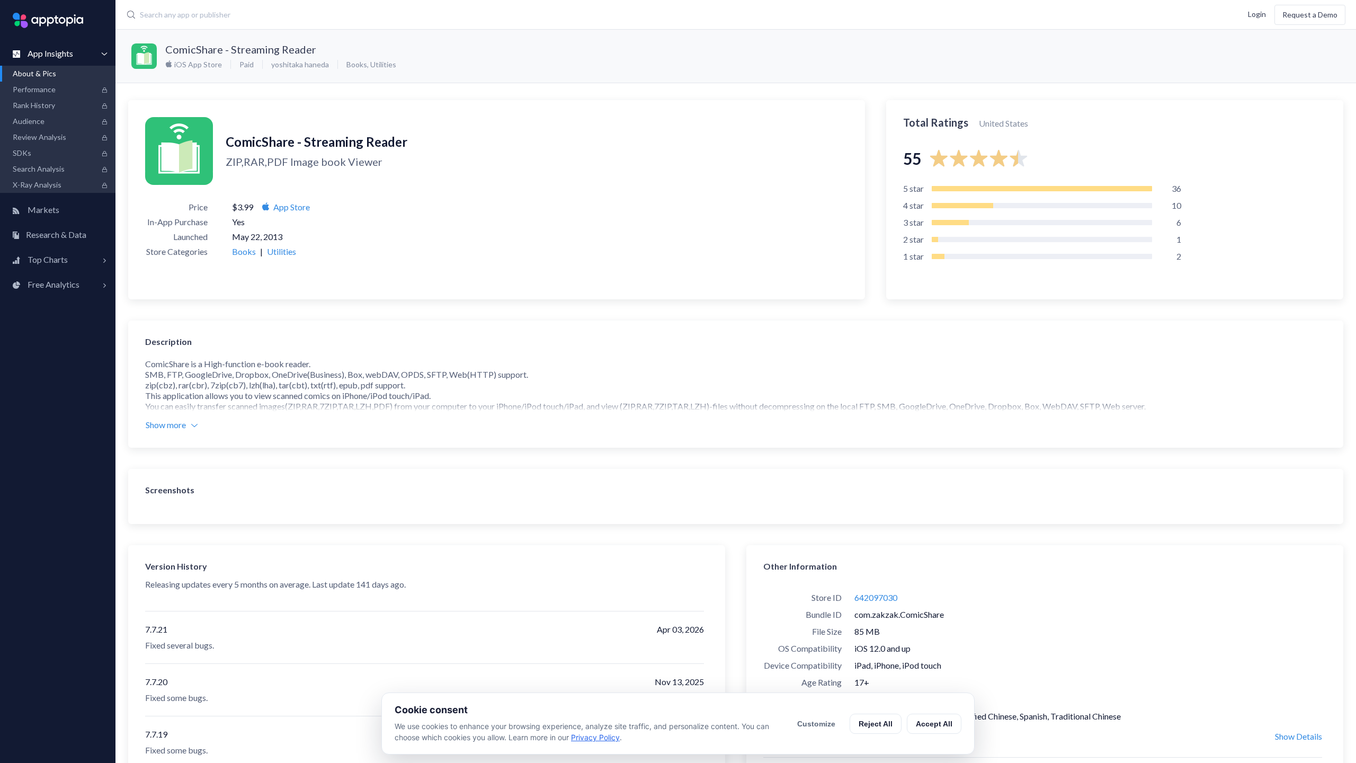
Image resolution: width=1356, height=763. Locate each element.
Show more (166, 425)
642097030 (875, 597)
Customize (816, 724)
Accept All (934, 724)
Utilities (383, 64)
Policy (865, 699)
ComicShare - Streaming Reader (240, 49)
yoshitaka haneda (300, 64)
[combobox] (529, 14)
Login (1257, 13)
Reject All (876, 724)
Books (356, 64)
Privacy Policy (595, 737)
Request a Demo (1309, 14)
